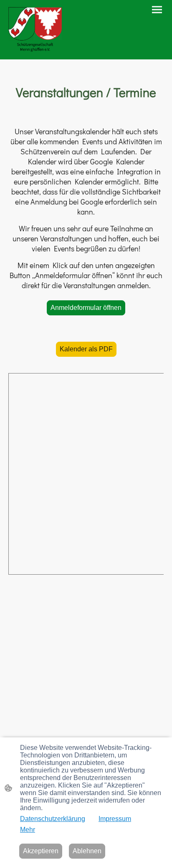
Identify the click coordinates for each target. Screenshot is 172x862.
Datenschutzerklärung (52, 818)
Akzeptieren (40, 850)
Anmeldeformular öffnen (86, 307)
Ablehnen (87, 850)
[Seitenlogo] (35, 29)
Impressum (115, 818)
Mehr (27, 829)
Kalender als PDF (86, 349)
